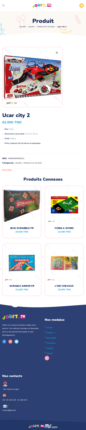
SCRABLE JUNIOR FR (21, 286)
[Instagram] (10, 342)
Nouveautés (51, 338)
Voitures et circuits (46, 26)
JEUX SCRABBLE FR (22, 228)
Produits (49, 333)
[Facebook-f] (4, 342)
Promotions (51, 343)
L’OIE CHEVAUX (64, 286)
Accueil (22, 26)
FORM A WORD (64, 228)
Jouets (31, 26)
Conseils (49, 348)
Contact (49, 353)
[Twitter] (16, 342)
